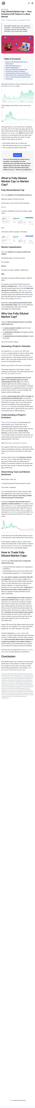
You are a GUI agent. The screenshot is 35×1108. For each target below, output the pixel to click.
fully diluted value (13, 133)
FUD (21, 573)
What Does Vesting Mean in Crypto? (16, 443)
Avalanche (13, 512)
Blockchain (4, 9)
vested (3, 435)
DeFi (9, 602)
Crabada (22, 510)
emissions (18, 298)
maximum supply (26, 290)
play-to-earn (13, 506)
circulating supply (26, 286)
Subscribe (17, 155)
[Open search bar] (28, 3)
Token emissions (6, 422)
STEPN (12, 129)
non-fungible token (17, 351)
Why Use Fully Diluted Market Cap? (16, 69)
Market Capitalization (12, 67)
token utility (7, 373)
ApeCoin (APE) (7, 355)
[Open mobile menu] (32, 3)
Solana (20, 626)
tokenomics (17, 373)
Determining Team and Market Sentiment (18, 75)
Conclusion (9, 79)
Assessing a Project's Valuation (15, 71)
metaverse (4, 353)
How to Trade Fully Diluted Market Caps (18, 77)
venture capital (20, 633)
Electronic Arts (5, 406)
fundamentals (17, 546)
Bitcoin (3, 207)
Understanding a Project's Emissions (17, 73)
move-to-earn (11, 86)
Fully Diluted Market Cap (13, 66)
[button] (32, 3)
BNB (2, 228)
